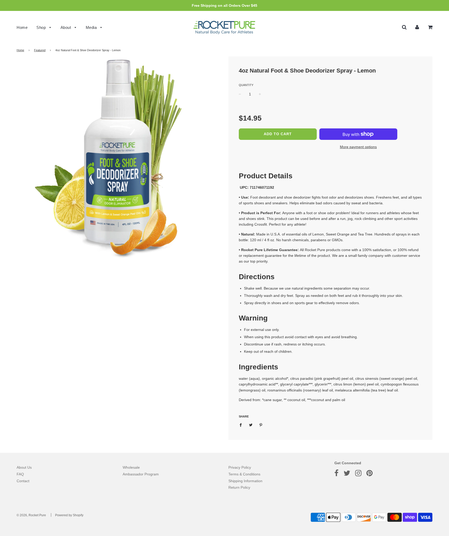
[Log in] (417, 27)
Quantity (246, 85)
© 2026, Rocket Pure (31, 515)
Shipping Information (245, 481)
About (66, 27)
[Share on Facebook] (242, 424)
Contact (23, 481)
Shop (41, 27)
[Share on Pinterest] (261, 424)
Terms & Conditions (244, 474)
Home (22, 27)
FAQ (20, 474)
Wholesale (131, 467)
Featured (39, 50)
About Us (24, 467)
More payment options (358, 147)
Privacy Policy (239, 467)
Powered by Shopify (69, 515)
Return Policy (239, 487)
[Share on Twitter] (250, 424)
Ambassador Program (141, 474)
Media (92, 27)
